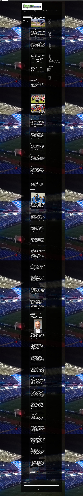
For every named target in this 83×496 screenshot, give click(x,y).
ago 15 (50, 47)
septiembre (49, 31)
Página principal (26, 21)
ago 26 (50, 36)
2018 (48, 23)
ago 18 (50, 44)
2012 (48, 78)
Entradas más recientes (34, 474)
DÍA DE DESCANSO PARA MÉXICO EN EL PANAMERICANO (37, 18)
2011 (48, 79)
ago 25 (50, 37)
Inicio (42, 474)
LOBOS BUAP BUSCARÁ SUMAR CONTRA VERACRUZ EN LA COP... (54, 62)
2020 (48, 21)
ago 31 (50, 33)
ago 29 (50, 34)
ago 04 (50, 58)
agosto (49, 32)
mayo (49, 70)
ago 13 (50, 49)
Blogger (46, 489)
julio (48, 68)
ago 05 (50, 57)
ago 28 (50, 35)
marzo (49, 72)
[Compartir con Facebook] (33, 189)
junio (49, 69)
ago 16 (50, 46)
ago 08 (50, 54)
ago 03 (50, 59)
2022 (48, 19)
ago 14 (50, 48)
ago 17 (50, 45)
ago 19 (50, 43)
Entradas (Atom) (36, 477)
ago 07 (50, 55)
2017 (48, 24)
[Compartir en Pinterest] (34, 189)
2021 (48, 20)
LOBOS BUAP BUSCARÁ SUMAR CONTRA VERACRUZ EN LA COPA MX (37, 92)
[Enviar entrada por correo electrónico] (40, 87)
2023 (48, 18)
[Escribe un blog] (31, 189)
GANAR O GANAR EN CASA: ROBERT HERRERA (36, 192)
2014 (48, 76)
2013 (48, 77)
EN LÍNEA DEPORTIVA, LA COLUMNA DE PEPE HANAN (36, 317)
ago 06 (50, 56)
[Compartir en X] (32, 189)
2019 (48, 22)
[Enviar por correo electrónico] (30, 189)
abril (48, 71)
